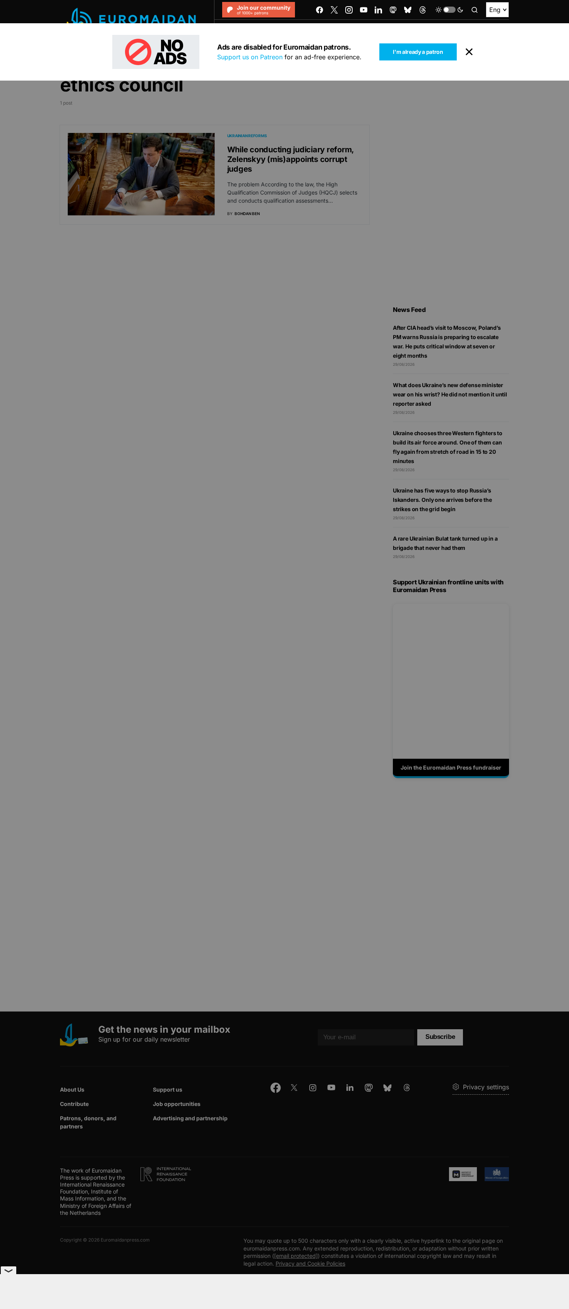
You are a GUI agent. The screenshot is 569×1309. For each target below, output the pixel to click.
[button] (449, 9)
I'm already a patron (418, 51)
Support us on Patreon (250, 57)
